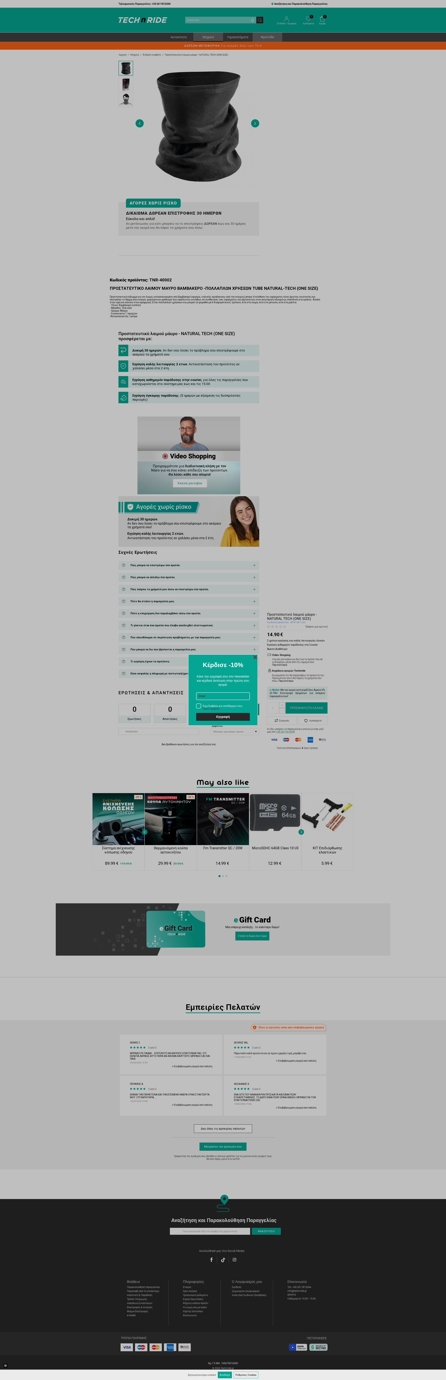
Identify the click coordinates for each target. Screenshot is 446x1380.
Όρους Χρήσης (211, 708)
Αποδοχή (225, 1375)
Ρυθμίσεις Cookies (246, 1375)
